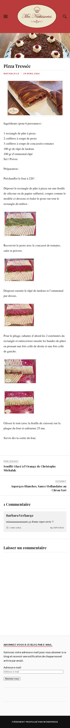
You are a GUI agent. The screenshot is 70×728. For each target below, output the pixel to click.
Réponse (59, 519)
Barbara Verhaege (19, 506)
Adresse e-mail (12, 658)
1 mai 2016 (15, 519)
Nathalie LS (11, 73)
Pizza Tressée (17, 66)
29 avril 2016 (31, 73)
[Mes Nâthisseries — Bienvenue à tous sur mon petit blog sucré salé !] (35, 16)
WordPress (50, 712)
